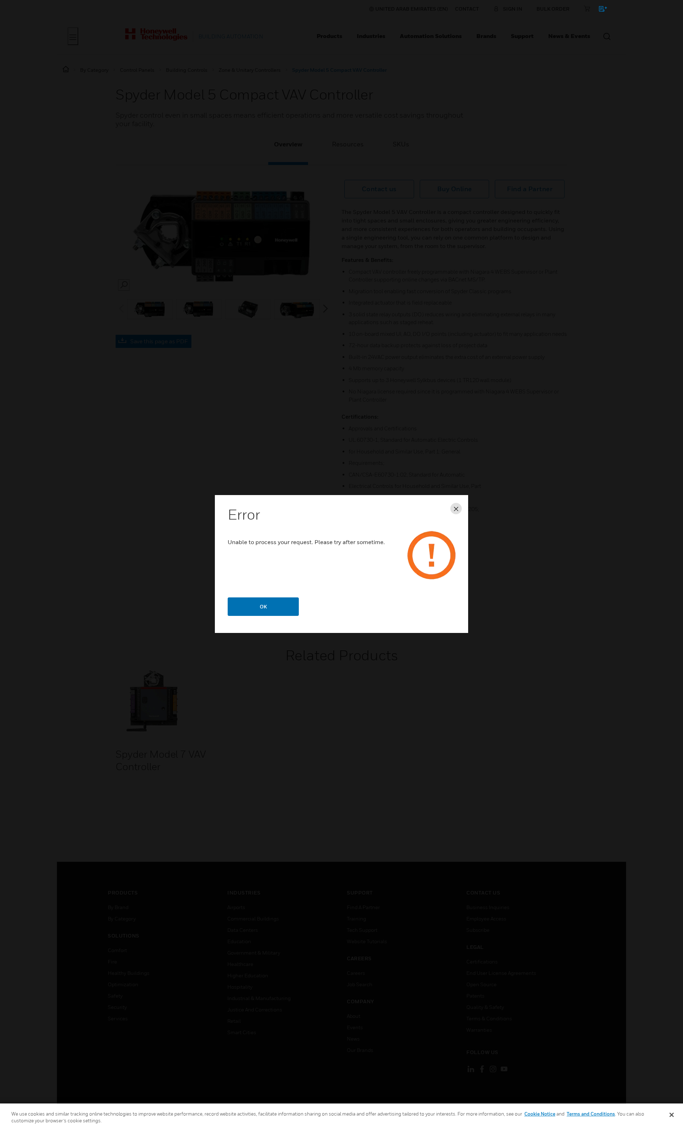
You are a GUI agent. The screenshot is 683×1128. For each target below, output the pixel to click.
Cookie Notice (539, 1114)
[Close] (671, 1115)
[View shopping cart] (599, 10)
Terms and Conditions (591, 1114)
